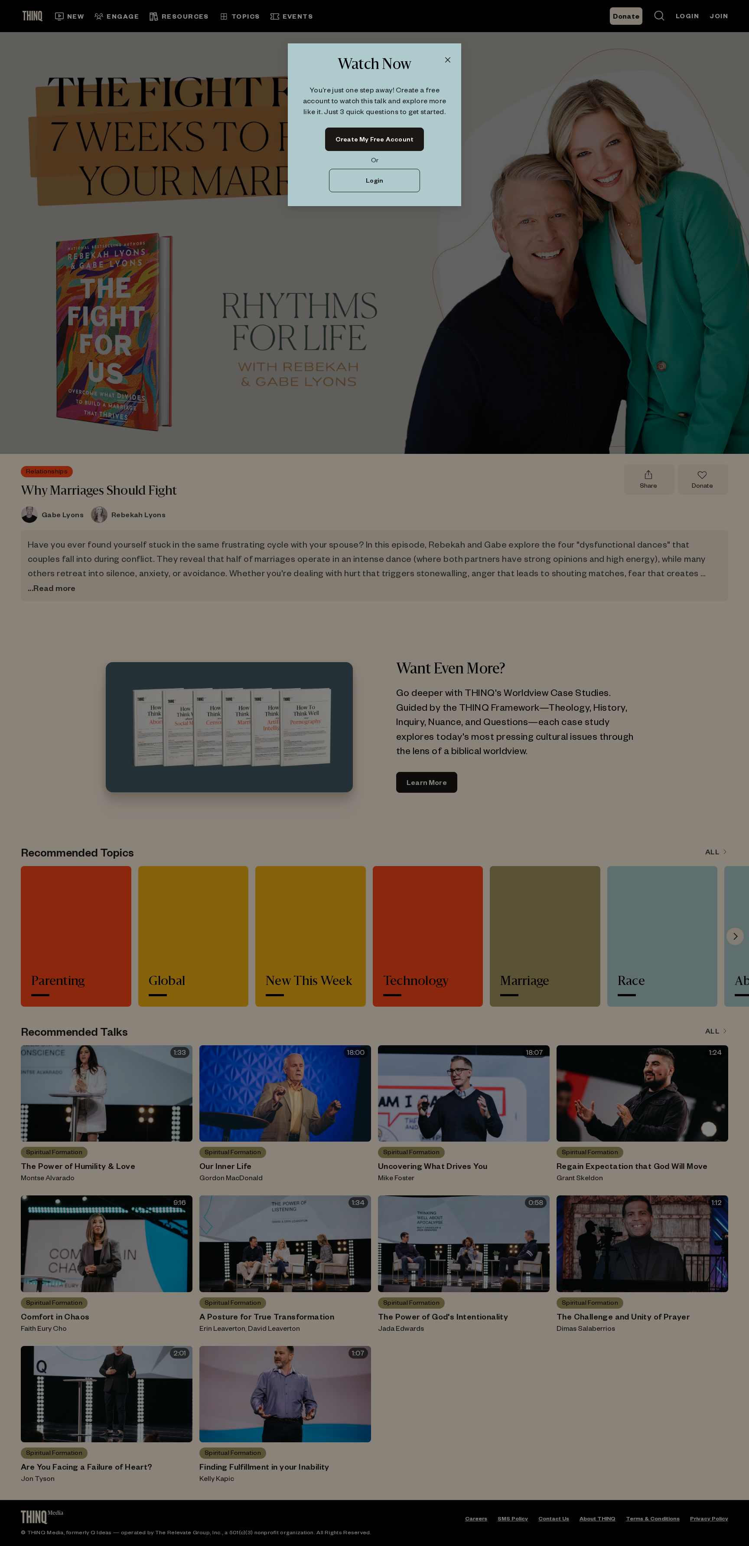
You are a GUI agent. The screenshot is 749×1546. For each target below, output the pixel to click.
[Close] (448, 60)
